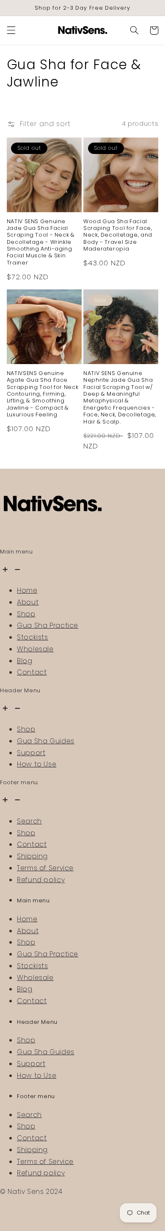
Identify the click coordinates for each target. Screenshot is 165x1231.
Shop (26, 614)
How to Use (36, 764)
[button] (11, 30)
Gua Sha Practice (47, 625)
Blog (25, 661)
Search (29, 821)
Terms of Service (45, 868)
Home (27, 590)
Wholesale (35, 649)
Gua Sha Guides (45, 741)
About (27, 602)
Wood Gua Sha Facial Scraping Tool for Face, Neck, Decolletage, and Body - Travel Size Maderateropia (117, 235)
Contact (32, 672)
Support (31, 753)
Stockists (32, 637)
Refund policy (41, 880)
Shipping (32, 856)
